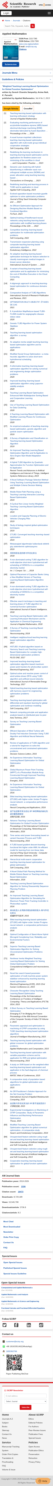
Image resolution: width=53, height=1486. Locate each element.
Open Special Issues (12, 1262)
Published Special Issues (15, 1268)
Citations (22, 49)
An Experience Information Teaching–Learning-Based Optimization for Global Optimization (27, 760)
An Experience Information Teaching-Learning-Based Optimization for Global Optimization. (27, 787)
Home (7, 20)
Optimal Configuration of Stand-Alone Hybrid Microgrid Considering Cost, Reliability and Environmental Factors (29, 937)
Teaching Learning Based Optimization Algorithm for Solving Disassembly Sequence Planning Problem (29, 886)
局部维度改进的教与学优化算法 (23, 553)
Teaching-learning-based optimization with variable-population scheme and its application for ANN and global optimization (28, 1055)
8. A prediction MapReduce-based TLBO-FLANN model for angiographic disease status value (27, 314)
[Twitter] (4, 1325)
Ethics (31, 1419)
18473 (20, 1192)
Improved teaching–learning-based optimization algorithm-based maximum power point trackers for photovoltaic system (29, 664)
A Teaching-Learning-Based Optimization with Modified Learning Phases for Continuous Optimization (29, 417)
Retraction (33, 1458)
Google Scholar (11, 108)
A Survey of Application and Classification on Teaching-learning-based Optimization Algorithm (29, 441)
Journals (16, 20)
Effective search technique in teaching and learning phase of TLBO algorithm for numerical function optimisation (28, 604)
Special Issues (35, 1438)
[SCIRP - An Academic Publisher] (19, 5)
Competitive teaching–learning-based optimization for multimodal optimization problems (27, 232)
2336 (23, 1186)
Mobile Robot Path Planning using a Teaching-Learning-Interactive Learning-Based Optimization (27, 494)
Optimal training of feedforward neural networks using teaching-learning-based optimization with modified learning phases (28, 220)
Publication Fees (36, 1434)
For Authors (34, 1426)
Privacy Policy (34, 1462)
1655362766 (11, 1351)
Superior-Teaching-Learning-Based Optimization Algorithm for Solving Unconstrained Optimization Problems (26, 949)
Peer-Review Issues (37, 1430)
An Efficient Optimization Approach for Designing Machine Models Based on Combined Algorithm (26, 208)
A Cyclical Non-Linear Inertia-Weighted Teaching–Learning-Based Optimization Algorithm (27, 506)
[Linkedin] (29, 1325)
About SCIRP (36, 1414)
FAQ (5, 1248)
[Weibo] (41, 1325)
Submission (11, 64)
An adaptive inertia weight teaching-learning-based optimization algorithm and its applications (29, 344)
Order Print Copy (11, 1237)
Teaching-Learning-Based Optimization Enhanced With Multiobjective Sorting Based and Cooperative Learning (29, 395)
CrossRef (28, 108)
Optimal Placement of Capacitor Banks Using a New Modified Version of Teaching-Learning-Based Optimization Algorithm (29, 577)
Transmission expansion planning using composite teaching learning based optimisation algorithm (27, 244)
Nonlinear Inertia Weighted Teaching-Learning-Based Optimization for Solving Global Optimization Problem (27, 961)
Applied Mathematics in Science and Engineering (20, 1301)
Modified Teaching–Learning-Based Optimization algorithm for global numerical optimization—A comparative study (28, 1127)
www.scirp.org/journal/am (29, 44)
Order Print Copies (10, 1454)
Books (4, 1426)
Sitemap (5, 1430)
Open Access (34, 1447)
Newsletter (8, 1232)
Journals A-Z (7, 1419)
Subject (5, 1423)
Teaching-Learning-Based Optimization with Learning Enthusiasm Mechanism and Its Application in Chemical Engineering (28, 619)
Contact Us (8, 1242)
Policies (33, 1442)
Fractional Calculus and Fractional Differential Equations (23, 1308)
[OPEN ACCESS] (45, 5)
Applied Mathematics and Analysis (14, 1294)
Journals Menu (9, 73)
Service (6, 1442)
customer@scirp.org (15, 1341)
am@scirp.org (31, 47)
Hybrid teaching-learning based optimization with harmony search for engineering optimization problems (29, 691)
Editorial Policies (36, 1423)
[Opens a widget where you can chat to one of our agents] (42, 1481)
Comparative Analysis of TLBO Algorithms (28, 293)
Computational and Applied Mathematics (17, 1288)
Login (6, 13)
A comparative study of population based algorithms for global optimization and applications (27, 1082)
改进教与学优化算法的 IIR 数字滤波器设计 (28, 1103)
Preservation (34, 1454)
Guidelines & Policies (13, 79)
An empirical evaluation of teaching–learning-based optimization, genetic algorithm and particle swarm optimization (29, 429)
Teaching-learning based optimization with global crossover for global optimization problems (28, 1043)
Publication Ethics (36, 1450)
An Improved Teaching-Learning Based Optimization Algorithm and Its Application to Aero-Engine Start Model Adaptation (29, 453)
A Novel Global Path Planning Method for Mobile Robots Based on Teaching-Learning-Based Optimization (29, 874)
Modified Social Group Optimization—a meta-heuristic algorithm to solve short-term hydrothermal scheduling (29, 356)
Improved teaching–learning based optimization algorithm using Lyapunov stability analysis (26, 383)
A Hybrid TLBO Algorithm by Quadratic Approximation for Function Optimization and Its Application (29, 465)
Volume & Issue (8, 1469)
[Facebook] (16, 1325)
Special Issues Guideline (14, 1274)
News (4, 1438)
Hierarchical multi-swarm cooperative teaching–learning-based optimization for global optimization (27, 862)
